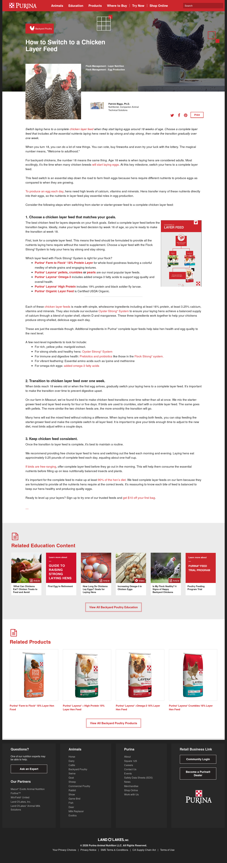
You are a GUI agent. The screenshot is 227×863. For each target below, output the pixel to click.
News (127, 781)
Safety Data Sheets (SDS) (138, 777)
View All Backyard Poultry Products (113, 723)
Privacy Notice (88, 850)
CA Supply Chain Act (144, 850)
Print (197, 115)
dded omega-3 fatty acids (82, 365)
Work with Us (131, 794)
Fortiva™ (16, 793)
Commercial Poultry (79, 786)
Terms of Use (167, 850)
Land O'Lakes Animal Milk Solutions (25, 807)
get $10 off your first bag (139, 497)
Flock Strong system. (149, 356)
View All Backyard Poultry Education (113, 607)
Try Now (138, 5)
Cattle (72, 765)
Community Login (198, 759)
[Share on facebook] (180, 115)
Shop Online (159, 5)
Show (72, 794)
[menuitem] (27, 5)
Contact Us (130, 769)
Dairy (71, 761)
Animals (57, 5)
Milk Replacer (76, 811)
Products (95, 5)
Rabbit (72, 790)
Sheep (72, 781)
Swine (72, 773)
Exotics (73, 815)
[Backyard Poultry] (31, 28)
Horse (72, 756)
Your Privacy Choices (64, 850)
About (127, 756)
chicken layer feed (81, 129)
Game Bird (74, 798)
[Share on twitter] (173, 115)
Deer (71, 807)
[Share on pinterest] (186, 115)
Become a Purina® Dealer (198, 773)
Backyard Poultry (78, 769)
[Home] (28, 5)
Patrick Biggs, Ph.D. (119, 103)
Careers (128, 765)
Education (75, 5)
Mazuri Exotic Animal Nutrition (28, 789)
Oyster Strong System (114, 311)
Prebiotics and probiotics (96, 356)
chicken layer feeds (57, 306)
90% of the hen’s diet (112, 480)
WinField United (20, 797)
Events (128, 773)
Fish (71, 802)
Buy (117, 5)
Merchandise (131, 786)
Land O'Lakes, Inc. (21, 801)
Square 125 (130, 761)
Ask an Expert (29, 769)
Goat (71, 777)
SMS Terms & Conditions (114, 850)
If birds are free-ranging (40, 466)
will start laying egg (104, 164)
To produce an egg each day (44, 191)
